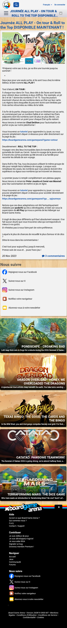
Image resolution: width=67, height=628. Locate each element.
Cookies (40, 617)
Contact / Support (16, 526)
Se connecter (59, 5)
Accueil (12, 556)
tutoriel (24, 131)
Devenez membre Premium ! (21, 546)
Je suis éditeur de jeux (19, 536)
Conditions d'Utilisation (27, 615)
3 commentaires (55, 255)
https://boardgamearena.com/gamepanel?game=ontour (30, 140)
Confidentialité (29, 617)
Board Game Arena (16, 613)
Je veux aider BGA (17, 541)
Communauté (15, 562)
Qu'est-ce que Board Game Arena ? (24, 518)
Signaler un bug (16, 544)
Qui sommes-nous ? (18, 520)
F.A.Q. (11, 523)
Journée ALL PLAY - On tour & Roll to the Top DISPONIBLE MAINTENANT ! (32, 25)
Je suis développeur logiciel (21, 538)
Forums (12, 564)
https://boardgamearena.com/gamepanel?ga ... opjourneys (31, 198)
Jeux (11, 559)
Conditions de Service (47, 615)
